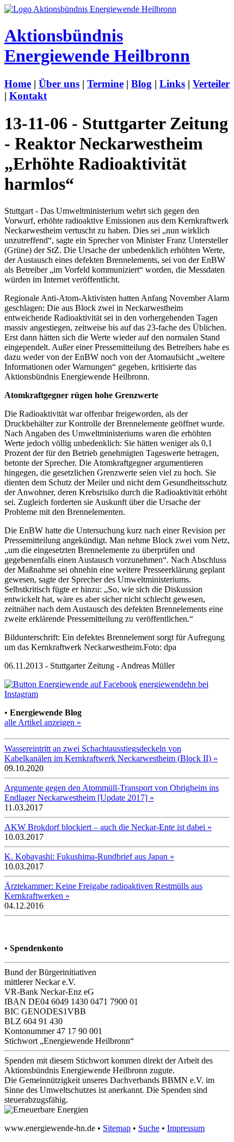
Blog (141, 83)
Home (17, 83)
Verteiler (211, 83)
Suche (148, 1128)
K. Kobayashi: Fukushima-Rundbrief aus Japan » (89, 856)
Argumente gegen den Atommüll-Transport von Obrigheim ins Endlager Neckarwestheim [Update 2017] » (111, 792)
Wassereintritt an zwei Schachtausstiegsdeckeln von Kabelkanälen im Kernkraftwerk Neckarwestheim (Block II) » (111, 753)
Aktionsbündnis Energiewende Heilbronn (97, 45)
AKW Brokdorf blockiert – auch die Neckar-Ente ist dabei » (108, 827)
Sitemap (117, 1128)
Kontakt (28, 95)
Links (172, 83)
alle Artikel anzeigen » (42, 722)
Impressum (186, 1128)
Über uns (59, 83)
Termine (105, 83)
